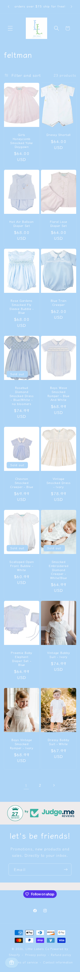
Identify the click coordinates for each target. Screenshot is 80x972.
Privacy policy (35, 955)
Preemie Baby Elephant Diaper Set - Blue (21, 659)
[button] (10, 28)
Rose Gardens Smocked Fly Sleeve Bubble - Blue (21, 307)
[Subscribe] (65, 869)
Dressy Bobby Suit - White (58, 742)
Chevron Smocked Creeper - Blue (21, 483)
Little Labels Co (37, 949)
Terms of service (25, 962)
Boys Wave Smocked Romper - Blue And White (58, 394)
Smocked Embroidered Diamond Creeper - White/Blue (58, 570)
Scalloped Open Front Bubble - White (21, 566)
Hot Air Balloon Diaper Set (21, 224)
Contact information (58, 962)
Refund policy (61, 955)
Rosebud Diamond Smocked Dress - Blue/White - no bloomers (22, 396)
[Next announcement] (71, 6)
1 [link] (26, 785)
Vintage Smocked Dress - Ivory (58, 483)
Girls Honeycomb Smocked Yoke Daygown (21, 141)
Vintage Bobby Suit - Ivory (58, 655)
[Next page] (54, 785)
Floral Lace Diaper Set (58, 224)
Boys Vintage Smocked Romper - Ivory (21, 744)
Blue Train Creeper (58, 303)
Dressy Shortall (58, 135)
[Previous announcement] (8, 6)
